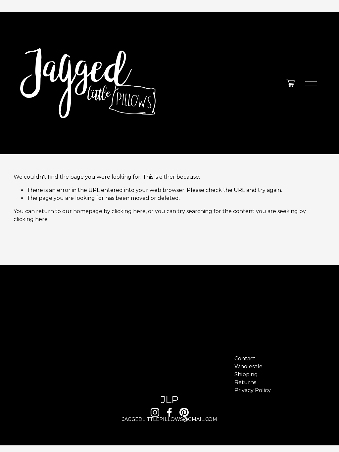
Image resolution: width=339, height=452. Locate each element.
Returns (245, 382)
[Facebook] (169, 412)
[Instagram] (155, 412)
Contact (245, 358)
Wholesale (248, 366)
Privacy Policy (252, 390)
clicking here (129, 211)
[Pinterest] (184, 412)
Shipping (246, 374)
